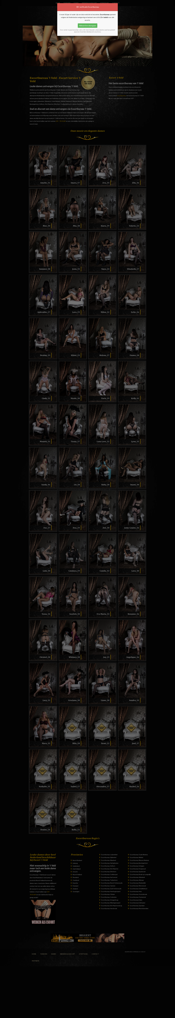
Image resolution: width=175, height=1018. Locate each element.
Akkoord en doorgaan (87, 25)
